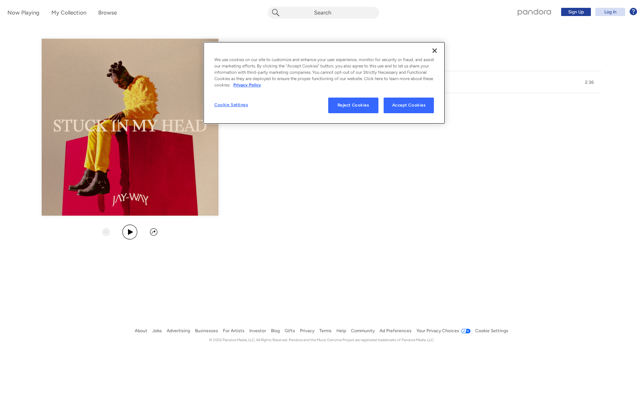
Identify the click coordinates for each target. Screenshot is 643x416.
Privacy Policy (247, 85)
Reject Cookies (353, 105)
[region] (324, 83)
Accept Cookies (409, 105)
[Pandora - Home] (534, 12)
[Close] (434, 50)
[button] (589, 82)
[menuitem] (598, 12)
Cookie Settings (231, 104)
